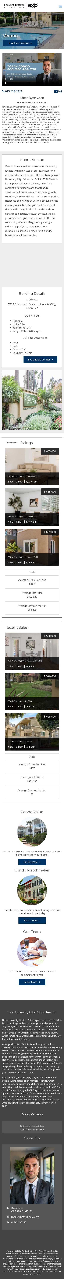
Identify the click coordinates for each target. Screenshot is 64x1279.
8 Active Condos (19, 43)
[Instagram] (60, 91)
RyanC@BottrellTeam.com (25, 1217)
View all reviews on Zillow (32, 1129)
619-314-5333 (13, 91)
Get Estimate (31, 862)
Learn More (31, 982)
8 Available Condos (39, 359)
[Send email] (56, 91)
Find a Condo (31, 920)
